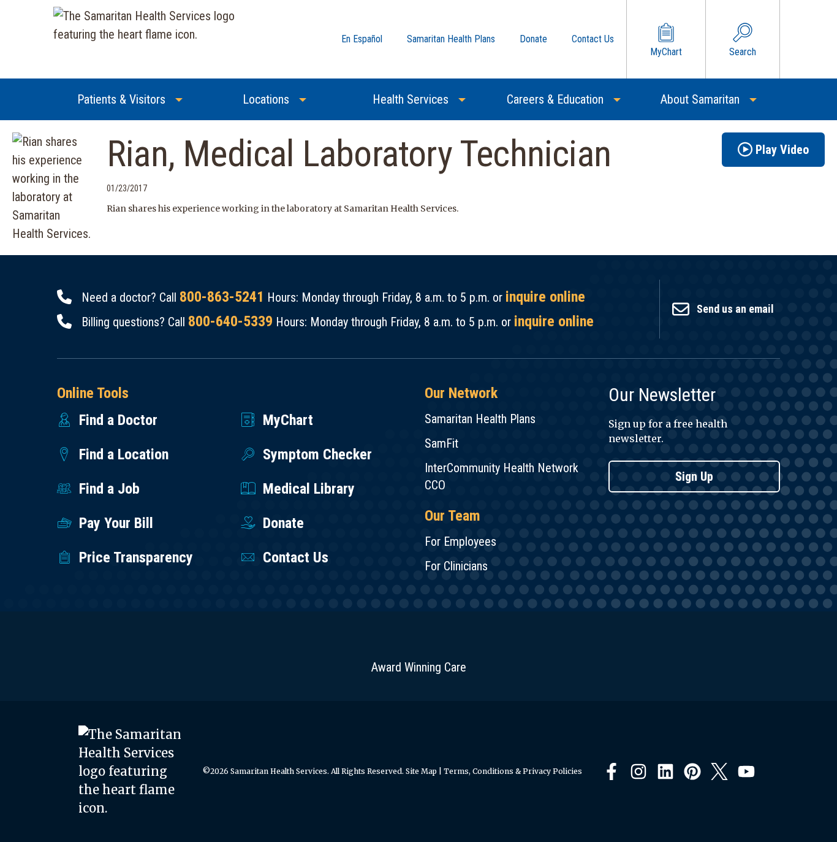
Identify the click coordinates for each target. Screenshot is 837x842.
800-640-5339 (230, 321)
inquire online (545, 296)
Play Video (782, 149)
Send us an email (735, 308)
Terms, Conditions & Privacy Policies (513, 771)
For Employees (460, 541)
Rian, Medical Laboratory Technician (359, 153)
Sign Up (694, 476)
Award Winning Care (418, 667)
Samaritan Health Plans (480, 418)
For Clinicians (456, 566)
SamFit (441, 443)
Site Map (421, 771)
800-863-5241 (222, 296)
